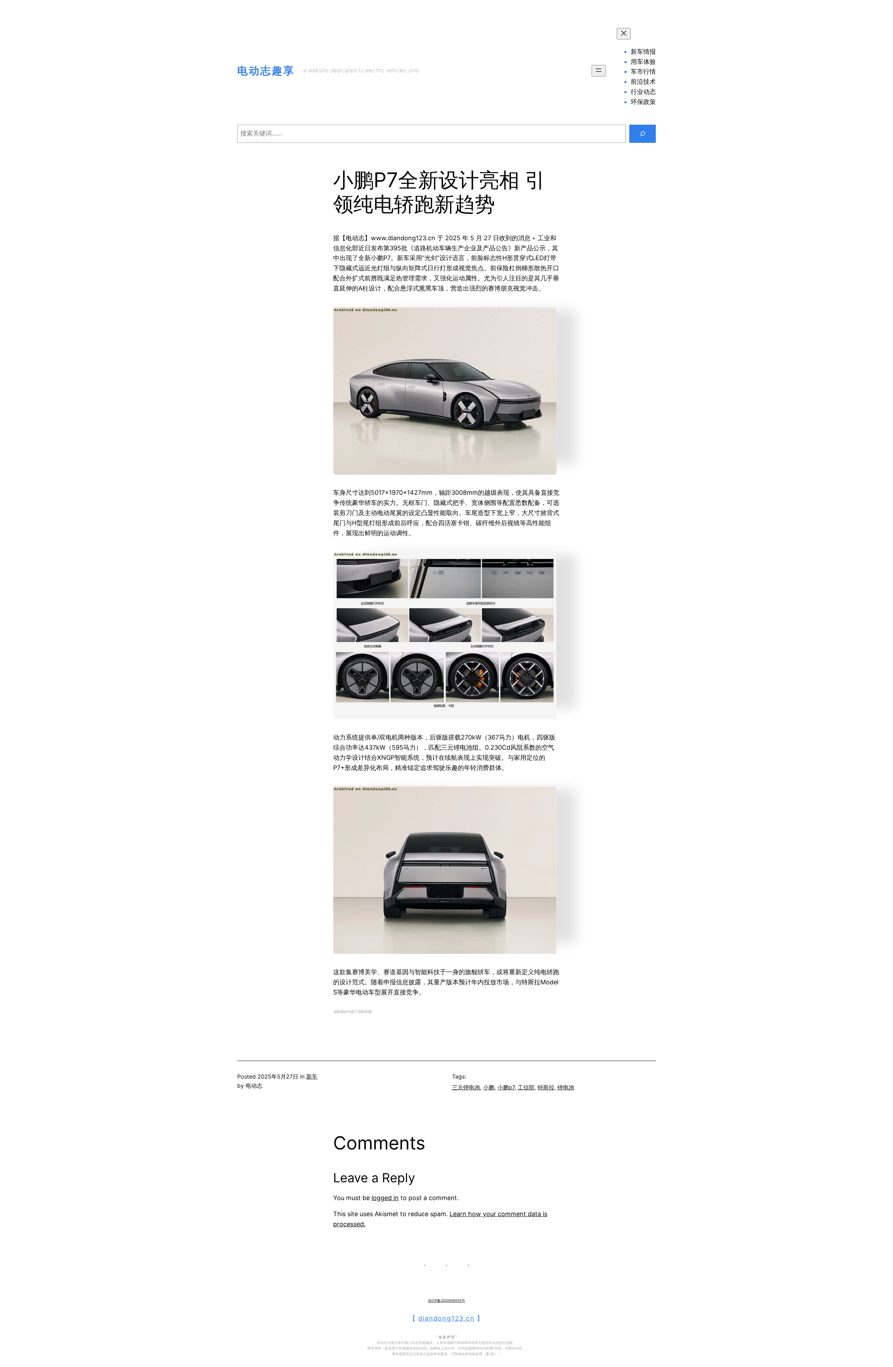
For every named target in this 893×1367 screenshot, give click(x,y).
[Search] (642, 134)
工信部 (526, 1087)
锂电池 (565, 1087)
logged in (385, 1197)
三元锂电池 (466, 1087)
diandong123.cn (446, 1318)
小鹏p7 (506, 1087)
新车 (311, 1076)
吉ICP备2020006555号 (446, 1300)
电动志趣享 (266, 70)
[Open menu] (599, 70)
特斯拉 (546, 1087)
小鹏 (488, 1087)
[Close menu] (624, 33)
